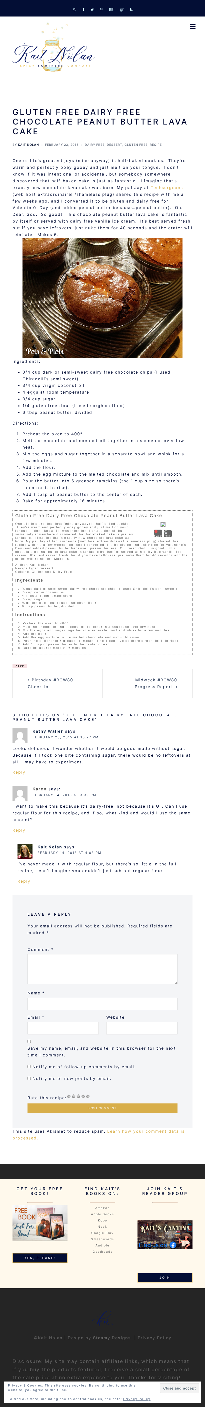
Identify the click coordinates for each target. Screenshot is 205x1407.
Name (36, 992)
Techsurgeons (167, 187)
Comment (41, 949)
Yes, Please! (40, 1258)
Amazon (102, 1208)
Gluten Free (136, 145)
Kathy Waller (47, 731)
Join (165, 1277)
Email (36, 1017)
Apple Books (102, 1214)
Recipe (156, 145)
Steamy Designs (112, 1337)
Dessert (114, 145)
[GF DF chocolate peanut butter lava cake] (102, 298)
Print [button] (168, 535)
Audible (103, 1245)
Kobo (102, 1220)
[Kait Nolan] (53, 47)
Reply (19, 772)
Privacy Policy (155, 1337)
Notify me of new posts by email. (72, 1078)
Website (115, 1017)
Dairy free (94, 145)
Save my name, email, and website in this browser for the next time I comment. (102, 1051)
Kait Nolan (28, 145)
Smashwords (102, 1239)
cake (20, 666)
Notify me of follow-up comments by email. (84, 1066)
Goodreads (102, 1251)
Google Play (102, 1233)
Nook (102, 1226)
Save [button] (158, 535)
